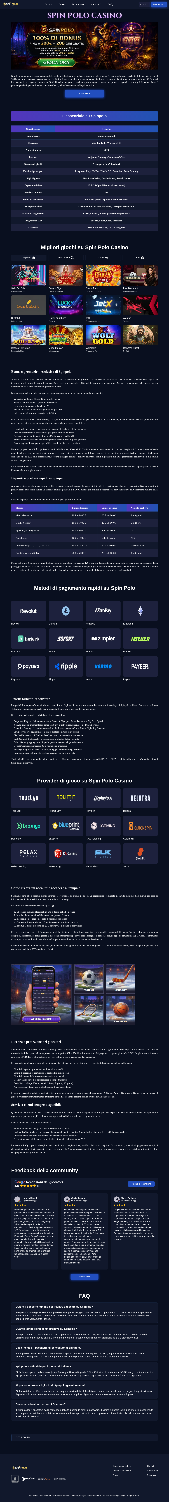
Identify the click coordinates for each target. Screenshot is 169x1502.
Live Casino (64, 258)
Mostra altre (84, 1277)
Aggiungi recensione (141, 1184)
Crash (101, 258)
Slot (138, 258)
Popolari (27, 258)
